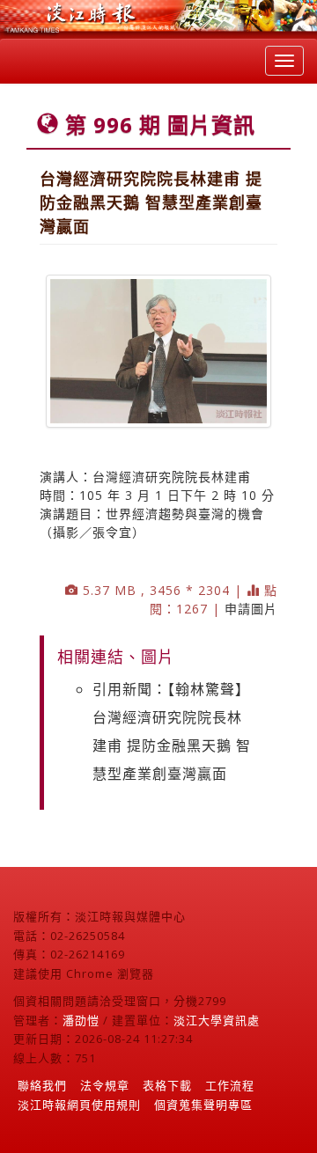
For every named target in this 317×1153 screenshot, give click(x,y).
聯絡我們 (42, 1085)
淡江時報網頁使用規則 (79, 1105)
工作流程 (229, 1085)
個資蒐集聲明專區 (203, 1105)
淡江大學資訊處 (216, 1020)
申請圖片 (251, 608)
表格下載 (167, 1085)
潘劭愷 (81, 1020)
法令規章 (104, 1085)
